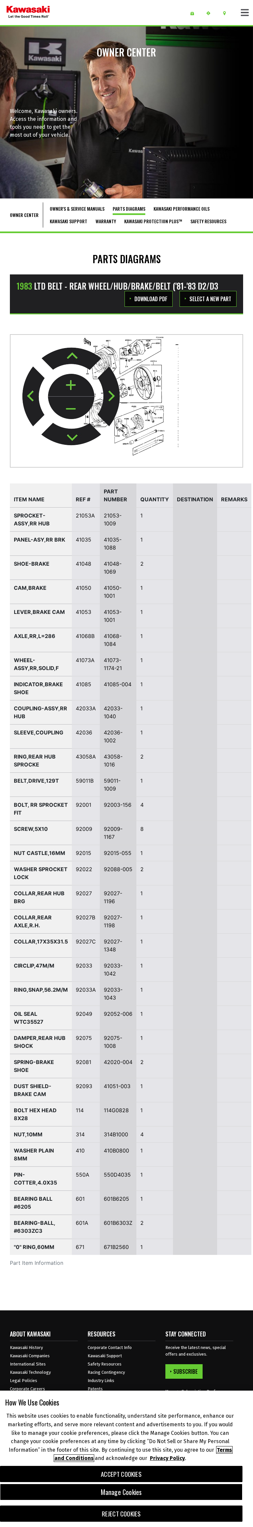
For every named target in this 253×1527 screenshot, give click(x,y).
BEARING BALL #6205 (33, 1202)
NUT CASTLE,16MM (39, 853)
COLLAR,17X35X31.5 (41, 941)
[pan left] (33, 396)
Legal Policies (23, 1380)
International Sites (28, 1364)
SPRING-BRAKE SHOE (34, 1066)
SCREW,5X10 (31, 829)
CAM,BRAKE (30, 588)
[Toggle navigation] (245, 12)
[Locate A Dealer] (227, 13)
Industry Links (101, 1380)
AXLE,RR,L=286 (34, 636)
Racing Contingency (106, 1372)
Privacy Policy (167, 1458)
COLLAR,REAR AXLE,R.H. (33, 921)
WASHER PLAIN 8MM (34, 1154)
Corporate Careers (27, 1388)
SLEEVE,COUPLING (38, 732)
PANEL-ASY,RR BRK (39, 539)
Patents (95, 1388)
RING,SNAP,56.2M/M (41, 989)
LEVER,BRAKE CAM (39, 612)
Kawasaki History (26, 1347)
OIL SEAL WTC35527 (28, 1018)
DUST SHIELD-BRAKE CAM (32, 1090)
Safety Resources (105, 1364)
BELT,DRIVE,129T (36, 780)
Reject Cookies (121, 1513)
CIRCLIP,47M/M (34, 965)
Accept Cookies (121, 1474)
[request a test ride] (210, 13)
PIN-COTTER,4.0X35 (35, 1178)
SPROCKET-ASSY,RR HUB (32, 519)
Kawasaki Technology (30, 1372)
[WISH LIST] (194, 13)
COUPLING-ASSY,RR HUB (40, 712)
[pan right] (108, 396)
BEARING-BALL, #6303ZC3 (34, 1227)
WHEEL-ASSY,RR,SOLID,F (36, 664)
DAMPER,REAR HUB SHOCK (40, 1042)
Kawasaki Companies (30, 1355)
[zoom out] (71, 407)
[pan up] (71, 358)
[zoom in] (71, 385)
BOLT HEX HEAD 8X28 (35, 1114)
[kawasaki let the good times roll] (28, 12)
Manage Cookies (121, 1492)
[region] (126, 1459)
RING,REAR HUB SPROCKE (35, 760)
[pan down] (71, 434)
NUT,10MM (28, 1134)
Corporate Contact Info (110, 1347)
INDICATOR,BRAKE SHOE (38, 688)
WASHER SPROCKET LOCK (41, 873)
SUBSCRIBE (185, 1371)
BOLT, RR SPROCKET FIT (41, 808)
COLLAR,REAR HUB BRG (39, 897)
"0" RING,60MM (34, 1247)
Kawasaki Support (105, 1355)
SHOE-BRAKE (31, 563)
